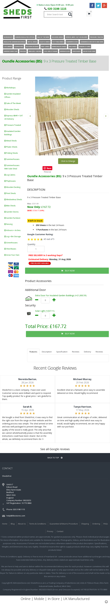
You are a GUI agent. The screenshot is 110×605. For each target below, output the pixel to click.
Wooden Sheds (12, 109)
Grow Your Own (12, 255)
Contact (60, 531)
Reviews (75, 351)
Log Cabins (10, 175)
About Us (22, 523)
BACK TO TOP (53, 457)
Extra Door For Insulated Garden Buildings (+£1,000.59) (61, 295)
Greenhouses (11, 242)
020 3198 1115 (57, 8)
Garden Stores (12, 212)
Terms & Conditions (37, 523)
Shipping (85, 523)
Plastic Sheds (11, 147)
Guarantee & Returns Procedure (64, 523)
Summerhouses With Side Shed (11, 167)
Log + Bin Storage (13, 236)
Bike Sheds (10, 205)
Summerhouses (12, 159)
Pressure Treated (13, 125)
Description (47, 351)
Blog (12, 523)
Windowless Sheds (14, 199)
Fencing (9, 224)
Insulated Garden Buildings (12, 133)
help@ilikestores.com (15, 515)
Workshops (10, 87)
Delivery (87, 351)
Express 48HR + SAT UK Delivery (13, 117)
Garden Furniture (13, 218)
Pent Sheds (11, 193)
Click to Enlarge (68, 161)
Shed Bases (11, 249)
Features (33, 351)
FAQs (105, 523)
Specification (61, 351)
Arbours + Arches (13, 230)
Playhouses (11, 181)
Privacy (50, 531)
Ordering (96, 523)
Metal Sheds (11, 140)
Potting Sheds (12, 153)
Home (4, 523)
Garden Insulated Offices (12, 95)
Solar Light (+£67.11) (44, 311)
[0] (89, 19)
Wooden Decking (13, 187)
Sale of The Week (13, 103)
